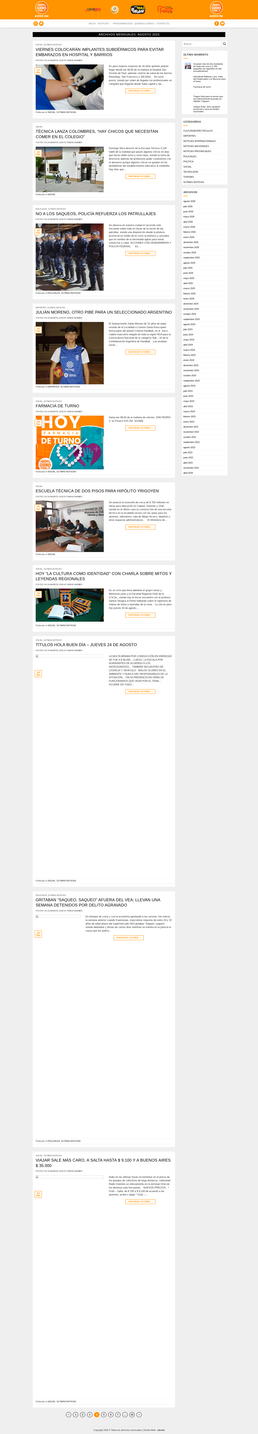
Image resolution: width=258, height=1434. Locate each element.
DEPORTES (41, 308)
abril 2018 (188, 473)
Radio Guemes (74, 60)
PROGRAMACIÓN (122, 23)
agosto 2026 (189, 201)
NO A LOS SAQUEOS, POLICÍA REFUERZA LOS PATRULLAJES (96, 213)
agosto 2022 (189, 447)
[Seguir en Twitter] (41, 23)
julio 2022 (187, 452)
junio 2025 (188, 273)
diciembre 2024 (190, 303)
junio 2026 (188, 211)
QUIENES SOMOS (144, 23)
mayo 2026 (188, 216)
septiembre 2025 (191, 257)
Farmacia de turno (202, 87)
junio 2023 (188, 396)
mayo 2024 (188, 339)
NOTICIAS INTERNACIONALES (199, 141)
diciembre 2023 (190, 365)
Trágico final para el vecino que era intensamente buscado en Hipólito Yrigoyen (208, 98)
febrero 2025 (189, 293)
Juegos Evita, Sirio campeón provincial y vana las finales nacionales (206, 109)
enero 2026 (188, 237)
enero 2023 (188, 421)
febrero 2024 (189, 355)
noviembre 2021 (191, 468)
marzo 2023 (189, 411)
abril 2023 (188, 406)
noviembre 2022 (191, 432)
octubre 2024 (189, 314)
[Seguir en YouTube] (222, 23)
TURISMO (188, 177)
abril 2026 (188, 222)
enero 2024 (188, 360)
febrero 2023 (189, 416)
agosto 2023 (189, 385)
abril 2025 (188, 283)
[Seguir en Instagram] (35, 23)
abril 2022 (188, 462)
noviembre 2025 (191, 247)
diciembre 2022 (190, 426)
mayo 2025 (188, 278)
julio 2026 (187, 206)
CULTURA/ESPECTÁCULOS (198, 130)
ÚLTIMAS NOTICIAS (53, 45)
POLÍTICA (188, 161)
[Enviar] (224, 44)
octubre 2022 (189, 437)
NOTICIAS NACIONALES (196, 146)
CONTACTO (162, 23)
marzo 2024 (189, 350)
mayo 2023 (188, 401)
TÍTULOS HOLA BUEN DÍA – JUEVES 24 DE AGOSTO (86, 644)
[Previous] (68, 1414)
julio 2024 (187, 329)
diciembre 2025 (190, 242)
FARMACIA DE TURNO (57, 406)
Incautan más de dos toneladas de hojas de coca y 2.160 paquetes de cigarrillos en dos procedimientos (208, 67)
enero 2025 (188, 298)
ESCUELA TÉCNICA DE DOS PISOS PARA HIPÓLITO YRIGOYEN (97, 491)
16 (132, 1414)
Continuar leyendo (140, 91)
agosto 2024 (189, 324)
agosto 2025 (189, 263)
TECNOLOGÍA (190, 172)
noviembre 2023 (191, 370)
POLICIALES (41, 209)
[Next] (139, 1414)
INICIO (92, 23)
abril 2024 (188, 344)
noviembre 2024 (191, 309)
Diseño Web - (154, 1430)
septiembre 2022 (191, 442)
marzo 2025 (189, 288)
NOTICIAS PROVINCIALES (197, 151)
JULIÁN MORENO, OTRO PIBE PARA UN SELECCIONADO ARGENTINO (104, 312)
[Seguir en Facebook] (216, 23)
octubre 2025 (189, 252)
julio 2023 (187, 391)
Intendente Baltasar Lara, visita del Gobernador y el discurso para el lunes (209, 79)
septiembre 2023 (191, 380)
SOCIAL (39, 45)
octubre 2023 (189, 375)
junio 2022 (188, 457)
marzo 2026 (189, 227)
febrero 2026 (189, 232)
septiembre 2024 (191, 319)
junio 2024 (188, 334)
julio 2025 (187, 268)
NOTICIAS (103, 23)
